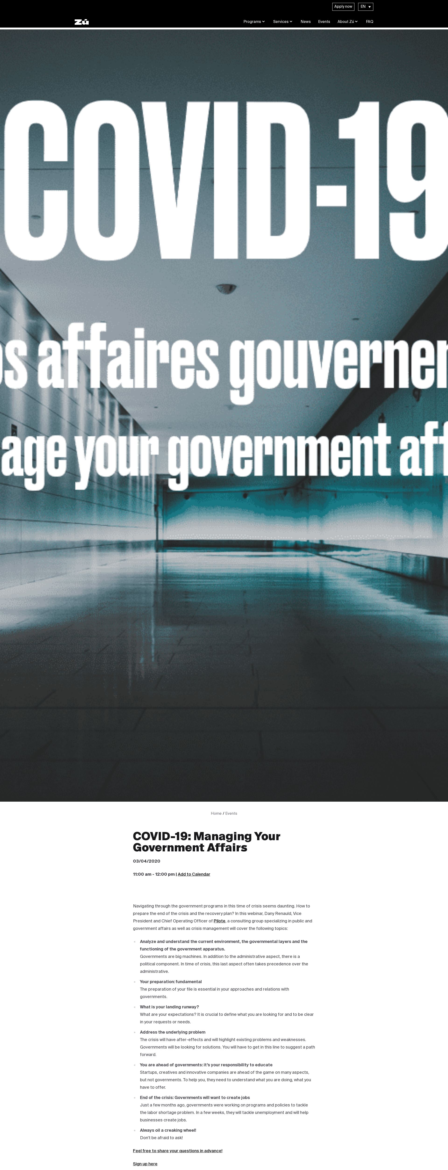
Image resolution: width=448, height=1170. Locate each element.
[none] (365, 7)
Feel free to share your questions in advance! (177, 1151)
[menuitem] (365, 7)
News (306, 22)
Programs (252, 22)
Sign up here (145, 1164)
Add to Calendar (194, 874)
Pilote (219, 921)
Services (281, 22)
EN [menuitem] (363, 7)
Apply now (343, 7)
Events (324, 22)
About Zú (346, 22)
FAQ (369, 22)
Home (216, 814)
